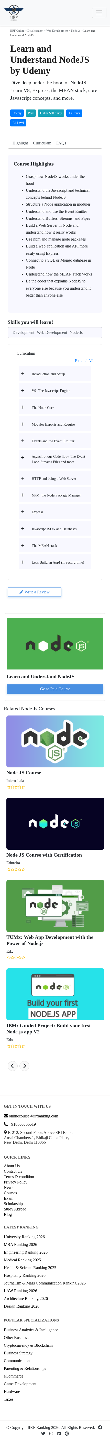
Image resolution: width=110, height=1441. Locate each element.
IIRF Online (17, 30)
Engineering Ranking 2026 (26, 1252)
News (8, 1187)
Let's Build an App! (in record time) (58, 562)
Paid (31, 113)
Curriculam (42, 143)
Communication (17, 1361)
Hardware (12, 1391)
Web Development (57, 30)
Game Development (20, 1384)
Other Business (16, 1337)
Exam (8, 1198)
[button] (13, 1066)
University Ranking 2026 (24, 1237)
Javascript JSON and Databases (54, 529)
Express (37, 512)
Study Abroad (15, 1209)
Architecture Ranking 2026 (26, 1298)
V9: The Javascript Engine (51, 391)
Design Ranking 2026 (21, 1306)
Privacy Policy (15, 1182)
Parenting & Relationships (25, 1368)
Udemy (17, 113)
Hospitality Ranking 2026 (25, 1275)
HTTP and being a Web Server (54, 479)
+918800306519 (22, 1124)
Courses (10, 1193)
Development (35, 30)
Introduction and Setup (48, 374)
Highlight (20, 143)
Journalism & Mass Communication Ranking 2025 (45, 1283)
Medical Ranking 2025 (22, 1260)
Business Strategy (18, 1353)
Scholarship (13, 1203)
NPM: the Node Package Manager (56, 495)
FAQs (61, 143)
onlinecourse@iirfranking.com (33, 1116)
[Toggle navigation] (99, 13)
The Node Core (43, 408)
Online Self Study (51, 113)
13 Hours (74, 113)
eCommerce (13, 1376)
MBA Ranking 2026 (20, 1244)
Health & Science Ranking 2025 (30, 1267)
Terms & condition (19, 1176)
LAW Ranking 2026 (20, 1291)
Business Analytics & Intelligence (31, 1330)
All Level (18, 123)
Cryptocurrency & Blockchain (28, 1345)
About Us (12, 1166)
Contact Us (13, 1171)
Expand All (84, 361)
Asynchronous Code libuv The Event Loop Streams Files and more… (58, 459)
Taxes (8, 1399)
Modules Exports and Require (53, 424)
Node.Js (75, 30)
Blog (8, 1214)
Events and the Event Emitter (53, 441)
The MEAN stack (44, 546)
